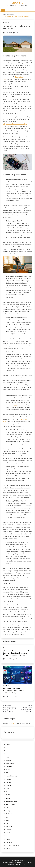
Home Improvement (12, 804)
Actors (8, 744)
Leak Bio (18, 3)
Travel (8, 848)
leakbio (16, 33)
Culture (8, 773)
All (6, 747)
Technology (9, 842)
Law (7, 807)
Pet (7, 823)
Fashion (8, 785)
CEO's (8, 770)
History (8, 798)
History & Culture (11, 801)
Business (6, 22)
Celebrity (9, 766)
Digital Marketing (11, 776)
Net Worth (9, 814)
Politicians (9, 826)
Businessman (10, 763)
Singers (8, 836)
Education (9, 779)
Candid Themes (21, 864)
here (15, 405)
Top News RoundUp (12, 845)
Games (8, 792)
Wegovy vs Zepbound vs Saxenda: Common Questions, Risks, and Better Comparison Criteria (16, 653)
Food (7, 788)
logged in (14, 723)
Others (8, 820)
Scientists (9, 833)
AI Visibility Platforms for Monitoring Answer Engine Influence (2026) (13, 691)
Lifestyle (8, 811)
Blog (7, 757)
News (7, 817)
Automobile (9, 754)
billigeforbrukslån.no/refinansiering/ (15, 124)
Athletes (8, 751)
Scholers (8, 830)
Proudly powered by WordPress (13, 862)
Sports (8, 839)
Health (8, 795)
